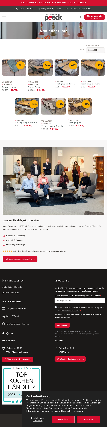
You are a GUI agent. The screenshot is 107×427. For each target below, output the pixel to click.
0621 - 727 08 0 (26, 9)
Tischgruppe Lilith (65, 84)
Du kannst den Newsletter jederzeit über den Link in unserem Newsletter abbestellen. (78, 316)
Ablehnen (88, 419)
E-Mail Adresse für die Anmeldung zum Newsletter (77, 296)
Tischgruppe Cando (52, 126)
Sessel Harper (10, 87)
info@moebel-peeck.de (51, 9)
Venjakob (7, 82)
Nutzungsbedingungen (89, 334)
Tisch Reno (34, 87)
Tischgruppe (75, 122)
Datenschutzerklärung (72, 411)
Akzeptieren (63, 419)
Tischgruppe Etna (91, 84)
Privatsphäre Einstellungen (17, 324)
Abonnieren (62, 325)
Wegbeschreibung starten (19, 359)
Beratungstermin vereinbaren (22, 259)
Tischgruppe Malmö (26, 122)
